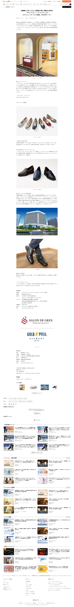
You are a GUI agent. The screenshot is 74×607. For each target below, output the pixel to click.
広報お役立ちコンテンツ (7, 589)
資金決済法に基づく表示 (50, 603)
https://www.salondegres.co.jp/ (22, 97)
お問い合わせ (37, 413)
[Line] (13, 404)
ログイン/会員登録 (67, 1)
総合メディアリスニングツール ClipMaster (55, 583)
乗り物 (45, 4)
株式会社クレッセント (20, 18)
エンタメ (7, 4)
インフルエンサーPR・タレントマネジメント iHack (57, 586)
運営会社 (20, 603)
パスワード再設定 (29, 584)
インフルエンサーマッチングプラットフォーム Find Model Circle (59, 588)
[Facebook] (9, 404)
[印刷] (15, 404)
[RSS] (40, 600)
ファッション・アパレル (13, 401)
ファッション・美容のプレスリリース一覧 (14, 575)
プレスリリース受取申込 (30, 591)
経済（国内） (30, 401)
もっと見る (68, 487)
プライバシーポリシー (41, 603)
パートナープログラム (27, 603)
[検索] (70, 4)
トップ (4, 575)
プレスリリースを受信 (56, 1)
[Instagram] (38, 600)
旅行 (13, 4)
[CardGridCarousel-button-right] (57, 388)
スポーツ (30, 4)
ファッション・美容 (18, 4)
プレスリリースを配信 (47, 1)
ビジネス (34, 4)
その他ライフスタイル (22, 401)
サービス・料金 (6, 582)
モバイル (41, 4)
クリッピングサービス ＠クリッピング (54, 581)
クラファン (49, 4)
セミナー (27, 595)
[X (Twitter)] (11, 404)
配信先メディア (6, 584)
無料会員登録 (28, 581)
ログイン (27, 583)
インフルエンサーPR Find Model (53, 584)
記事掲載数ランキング (7, 587)
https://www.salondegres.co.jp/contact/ (32, 373)
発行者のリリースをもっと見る (37, 452)
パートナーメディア (6, 586)
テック (38, 4)
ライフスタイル (25, 4)
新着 (4, 4)
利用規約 (34, 603)
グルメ (11, 4)
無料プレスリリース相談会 (30, 593)
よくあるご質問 (28, 588)
